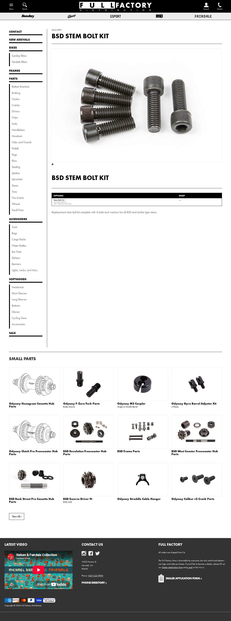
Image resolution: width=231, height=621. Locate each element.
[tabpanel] (137, 105)
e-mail (190, 567)
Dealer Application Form (172, 567)
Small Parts (22, 358)
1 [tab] (52, 164)
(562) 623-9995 (95, 575)
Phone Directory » (94, 582)
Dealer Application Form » (184, 578)
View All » (16, 516)
